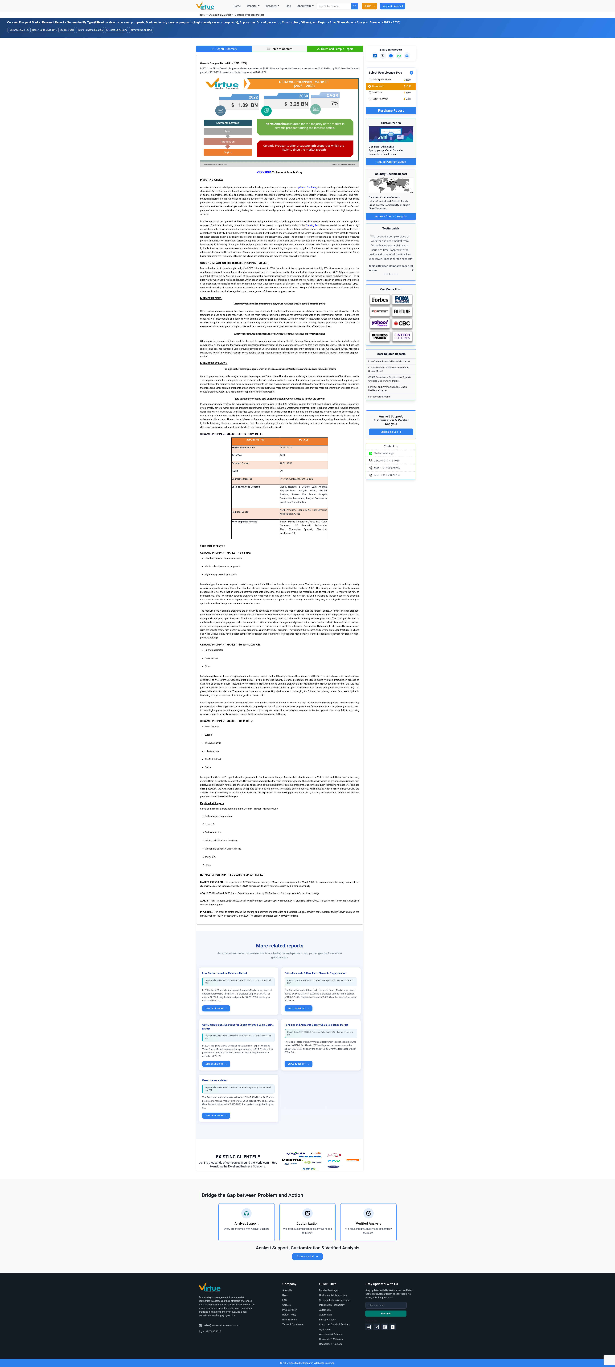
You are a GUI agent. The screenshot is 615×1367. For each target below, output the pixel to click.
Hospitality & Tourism (330, 1344)
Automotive (325, 1309)
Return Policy (289, 1314)
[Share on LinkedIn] (375, 55)
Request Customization (391, 162)
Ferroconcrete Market (214, 1080)
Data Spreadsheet (382, 79)
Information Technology (331, 1304)
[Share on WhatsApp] (399, 55)
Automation (325, 1314)
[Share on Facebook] (391, 55)
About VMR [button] (304, 6)
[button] (372, 255)
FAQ (284, 1300)
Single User (378, 86)
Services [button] (271, 6)
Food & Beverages (329, 1290)
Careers (286, 1304)
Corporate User (380, 99)
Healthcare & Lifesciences (333, 1295)
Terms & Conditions (292, 1324)
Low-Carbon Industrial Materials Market (224, 973)
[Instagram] (384, 1326)
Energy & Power (327, 1319)
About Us (287, 1290)
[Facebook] (393, 1326)
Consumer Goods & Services (334, 1324)
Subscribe (386, 1313)
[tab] (224, 49)
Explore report (216, 1008)
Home (239, 6)
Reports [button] (252, 6)
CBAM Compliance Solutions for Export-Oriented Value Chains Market (389, 379)
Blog (288, 6)
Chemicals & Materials (220, 15)
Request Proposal (392, 6)
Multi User (378, 92)
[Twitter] (376, 1326)
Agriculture (325, 1329)
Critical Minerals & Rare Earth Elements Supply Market (315, 973)
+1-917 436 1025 (212, 1331)
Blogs (285, 1295)
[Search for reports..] (354, 6)
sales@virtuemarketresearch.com (221, 1325)
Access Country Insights (391, 216)
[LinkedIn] (368, 1326)
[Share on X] (383, 55)
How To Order (289, 1319)
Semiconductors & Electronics (335, 1300)
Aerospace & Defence (330, 1334)
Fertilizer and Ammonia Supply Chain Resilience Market (316, 1024)
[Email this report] (407, 55)
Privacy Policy (289, 1309)
